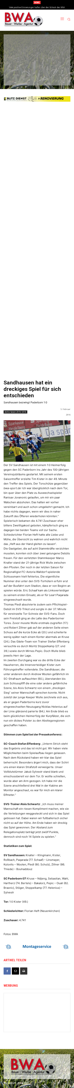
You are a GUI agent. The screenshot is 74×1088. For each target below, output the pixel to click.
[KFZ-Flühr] (36, 42)
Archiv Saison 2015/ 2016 (15, 412)
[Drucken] (23, 971)
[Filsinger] (15, 42)
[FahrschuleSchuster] (36, 54)
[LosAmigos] (15, 78)
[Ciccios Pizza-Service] (57, 78)
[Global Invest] (37, 1014)
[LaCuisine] (15, 66)
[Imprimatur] (57, 54)
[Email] (15, 971)
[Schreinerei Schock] (55, 1003)
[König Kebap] (36, 78)
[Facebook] (7, 971)
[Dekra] (57, 66)
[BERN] (57, 42)
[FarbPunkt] (36, 66)
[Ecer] (15, 54)
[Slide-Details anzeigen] (37, 946)
